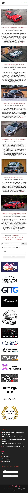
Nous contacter (5, 459)
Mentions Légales (6, 461)
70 (8, 239)
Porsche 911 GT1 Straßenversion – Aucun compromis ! (14, 65)
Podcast (4, 454)
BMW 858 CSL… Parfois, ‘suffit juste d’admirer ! (14, 139)
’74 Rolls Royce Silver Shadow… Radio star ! (14, 103)
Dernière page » (19, 239)
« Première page (15, 235)
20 (5, 237)
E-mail (4, 251)
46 (15, 237)
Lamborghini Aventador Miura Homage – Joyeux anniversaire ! (14, 214)
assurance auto (20, 67)
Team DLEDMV (5, 456)
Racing (24, 67)
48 (19, 237)
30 (8, 237)
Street (21, 30)
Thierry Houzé (10, 30)
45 (12, 237)
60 (6, 239)
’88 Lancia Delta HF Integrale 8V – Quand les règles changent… (14, 28)
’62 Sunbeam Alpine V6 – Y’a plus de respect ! (12, 436)
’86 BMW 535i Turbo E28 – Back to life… (14, 177)
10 (3, 237)
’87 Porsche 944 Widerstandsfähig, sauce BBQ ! (13, 446)
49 (22, 237)
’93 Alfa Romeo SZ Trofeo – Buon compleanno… (13, 443)
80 (10, 239)
